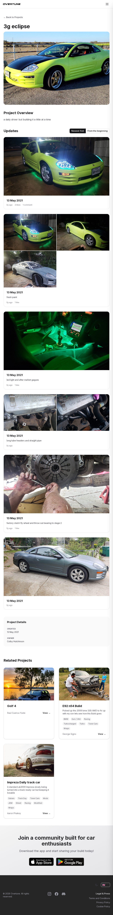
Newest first (77, 131)
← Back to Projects (13, 17)
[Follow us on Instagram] (49, 900)
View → (46, 713)
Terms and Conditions (99, 898)
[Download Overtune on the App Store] (41, 862)
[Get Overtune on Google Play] (70, 862)
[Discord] (63, 900)
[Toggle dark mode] (96, 884)
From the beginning (98, 131)
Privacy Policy (103, 902)
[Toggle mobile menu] (107, 4)
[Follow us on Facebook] (56, 900)
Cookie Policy (103, 906)
